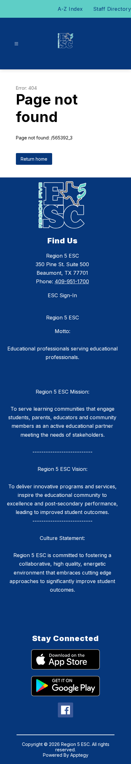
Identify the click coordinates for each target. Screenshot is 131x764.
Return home (34, 159)
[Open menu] (16, 44)
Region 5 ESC (62, 317)
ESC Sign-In (62, 295)
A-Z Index (70, 9)
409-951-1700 (72, 281)
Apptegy (79, 755)
